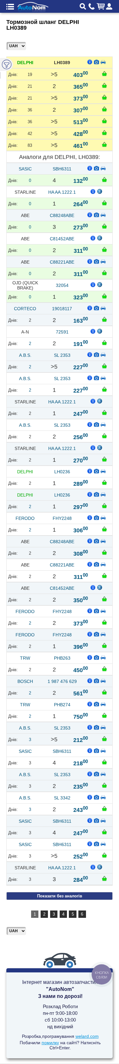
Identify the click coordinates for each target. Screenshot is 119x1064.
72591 (62, 331)
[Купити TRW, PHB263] (104, 668)
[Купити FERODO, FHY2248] (104, 528)
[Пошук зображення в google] (99, 191)
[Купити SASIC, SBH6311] (104, 179)
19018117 (62, 308)
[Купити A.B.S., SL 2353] (104, 365)
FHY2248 (62, 518)
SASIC (25, 168)
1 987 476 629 (62, 681)
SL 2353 (62, 355)
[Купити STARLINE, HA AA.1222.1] (104, 202)
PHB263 (62, 658)
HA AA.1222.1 (62, 192)
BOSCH (25, 681)
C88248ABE (62, 215)
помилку (50, 1042)
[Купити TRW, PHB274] (104, 715)
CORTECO (25, 308)
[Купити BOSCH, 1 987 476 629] (104, 691)
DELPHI (25, 62)
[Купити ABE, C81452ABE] (104, 249)
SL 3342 (62, 797)
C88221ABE (62, 262)
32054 (62, 285)
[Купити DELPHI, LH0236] (104, 482)
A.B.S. (25, 355)
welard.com (87, 1036)
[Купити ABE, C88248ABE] (104, 226)
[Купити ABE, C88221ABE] (104, 272)
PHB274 (62, 704)
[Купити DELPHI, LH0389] (104, 73)
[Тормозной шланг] (96, 61)
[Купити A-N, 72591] (104, 342)
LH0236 (62, 471)
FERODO (25, 518)
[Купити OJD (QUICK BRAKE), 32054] (104, 295)
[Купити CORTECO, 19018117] (104, 319)
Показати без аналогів (59, 896)
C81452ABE (62, 238)
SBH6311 (62, 168)
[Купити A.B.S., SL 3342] (104, 808)
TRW (25, 658)
